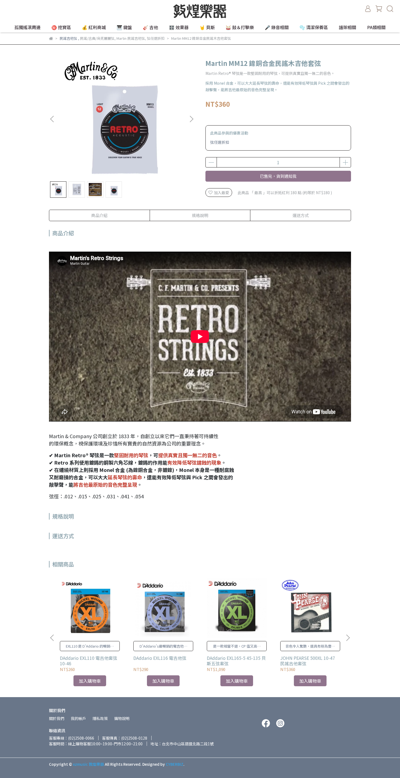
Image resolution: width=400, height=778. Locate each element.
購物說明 (122, 718)
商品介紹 (99, 215)
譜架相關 (347, 27)
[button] (191, 119)
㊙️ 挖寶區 (61, 27)
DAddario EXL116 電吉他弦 (159, 658)
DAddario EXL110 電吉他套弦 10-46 (88, 660)
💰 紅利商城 (94, 27)
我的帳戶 (78, 718)
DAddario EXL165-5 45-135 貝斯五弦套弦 (236, 660)
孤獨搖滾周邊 (27, 27)
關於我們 (56, 718)
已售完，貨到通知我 (278, 176)
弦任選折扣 (219, 142)
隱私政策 (100, 718)
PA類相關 (376, 27)
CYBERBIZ (174, 764)
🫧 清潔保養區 (314, 27)
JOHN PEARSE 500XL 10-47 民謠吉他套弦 (307, 660)
